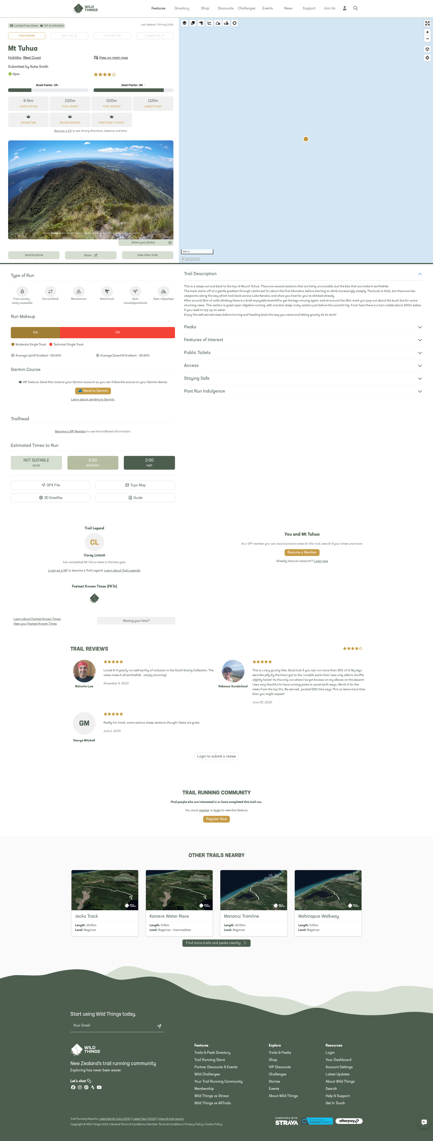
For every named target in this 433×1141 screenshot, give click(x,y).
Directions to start (111, 123)
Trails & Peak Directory (212, 1053)
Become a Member (302, 552)
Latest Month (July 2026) (115, 1119)
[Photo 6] (86, 233)
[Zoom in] (427, 32)
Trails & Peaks (280, 1053)
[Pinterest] (86, 1088)
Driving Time (28, 123)
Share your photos (143, 242)
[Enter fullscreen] (427, 23)
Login (330, 1053)
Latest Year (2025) (144, 1119)
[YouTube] (99, 1088)
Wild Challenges (207, 1074)
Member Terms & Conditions (165, 1124)
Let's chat (78, 1081)
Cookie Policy (213, 1124)
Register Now (216, 819)
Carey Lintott (94, 555)
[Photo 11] (127, 233)
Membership (204, 1089)
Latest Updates (338, 1074)
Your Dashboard (338, 1060)
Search (331, 1089)
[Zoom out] (427, 38)
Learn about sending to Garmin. (93, 399)
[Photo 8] (103, 233)
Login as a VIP (58, 570)
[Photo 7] (95, 233)
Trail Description (200, 274)
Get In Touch (335, 1103)
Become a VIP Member (70, 431)
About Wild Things (283, 1096)
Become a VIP (63, 131)
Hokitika (14, 58)
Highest (153, 106)
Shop (273, 1060)
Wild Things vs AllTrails (212, 1103)
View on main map (113, 58)
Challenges (277, 1074)
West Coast (32, 58)
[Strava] (92, 1088)
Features (201, 1045)
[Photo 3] (62, 233)
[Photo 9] (111, 233)
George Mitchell (84, 740)
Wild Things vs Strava (211, 1096)
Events (274, 1089)
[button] (158, 8)
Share (88, 255)
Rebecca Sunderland (233, 686)
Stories (274, 1082)
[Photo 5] (78, 233)
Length (28, 106)
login (217, 810)
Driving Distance (70, 123)
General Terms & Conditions (128, 1124)
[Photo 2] (54, 233)
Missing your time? (136, 621)
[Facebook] (73, 1088)
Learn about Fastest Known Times (37, 619)
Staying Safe (197, 378)
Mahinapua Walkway (318, 916)
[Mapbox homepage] (190, 259)
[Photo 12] (135, 233)
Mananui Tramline (241, 916)
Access (191, 366)
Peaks (190, 327)
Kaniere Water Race (169, 916)
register (204, 810)
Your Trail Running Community (218, 1082)
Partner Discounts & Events (215, 1067)
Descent (112, 106)
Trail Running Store (209, 1060)
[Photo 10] (119, 233)
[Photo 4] (70, 233)
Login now (321, 561)
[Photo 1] (46, 233)
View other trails (147, 255)
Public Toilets (197, 353)
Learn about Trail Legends (122, 570)
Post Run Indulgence (204, 391)
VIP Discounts (280, 1067)
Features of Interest (203, 340)
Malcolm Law (84, 686)
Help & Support (338, 1096)
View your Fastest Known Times (35, 624)
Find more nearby (213, 943)
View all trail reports (171, 1119)
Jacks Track (86, 916)
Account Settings (339, 1067)
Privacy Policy (194, 1124)
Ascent (70, 106)
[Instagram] (79, 1088)
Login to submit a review (216, 756)
